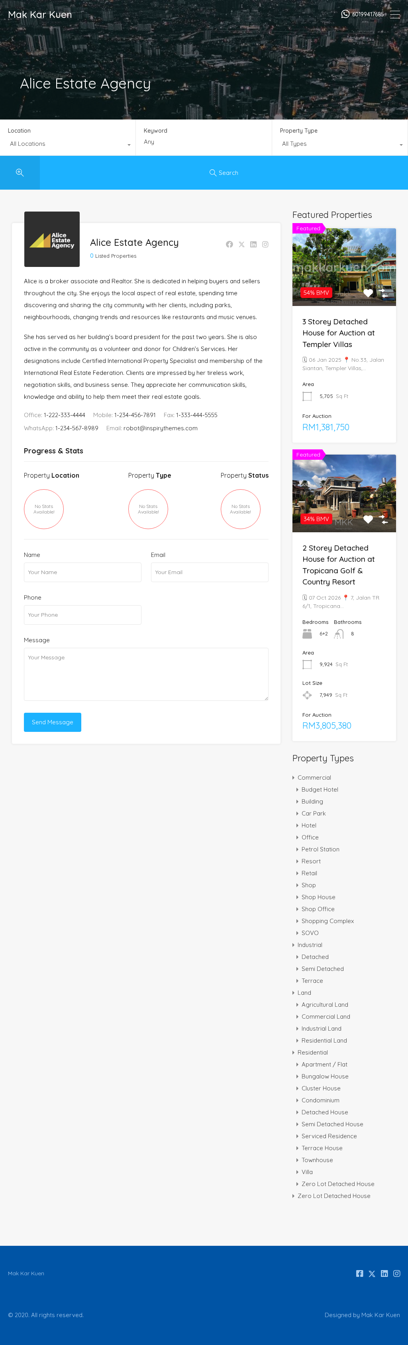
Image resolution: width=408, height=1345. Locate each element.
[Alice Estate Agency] (52, 263)
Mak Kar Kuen (40, 14)
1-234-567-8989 (76, 428)
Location (19, 130)
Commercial (314, 777)
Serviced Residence (329, 1136)
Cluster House (321, 1088)
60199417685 (368, 14)
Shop (309, 885)
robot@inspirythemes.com (161, 428)
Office (310, 837)
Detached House (325, 1112)
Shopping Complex (328, 921)
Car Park (314, 813)
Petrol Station (320, 849)
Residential (313, 1052)
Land (304, 992)
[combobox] (67, 145)
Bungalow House (325, 1076)
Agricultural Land (325, 1004)
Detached (315, 957)
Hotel (309, 825)
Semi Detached (323, 968)
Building (312, 801)
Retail (309, 873)
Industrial (310, 945)
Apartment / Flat (324, 1064)
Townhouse (317, 1160)
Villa (307, 1172)
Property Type (299, 130)
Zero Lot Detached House (338, 1184)
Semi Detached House (332, 1124)
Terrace (312, 980)
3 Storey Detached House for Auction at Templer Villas (338, 333)
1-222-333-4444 (64, 415)
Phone (32, 597)
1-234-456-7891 (135, 415)
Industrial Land (321, 1028)
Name (32, 555)
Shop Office (318, 909)
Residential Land (324, 1040)
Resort (311, 861)
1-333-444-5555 (197, 415)
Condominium (320, 1100)
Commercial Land (326, 1016)
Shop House (318, 897)
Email (158, 555)
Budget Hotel (320, 789)
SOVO (310, 933)
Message (37, 640)
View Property (344, 290)
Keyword (155, 130)
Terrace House (322, 1148)
